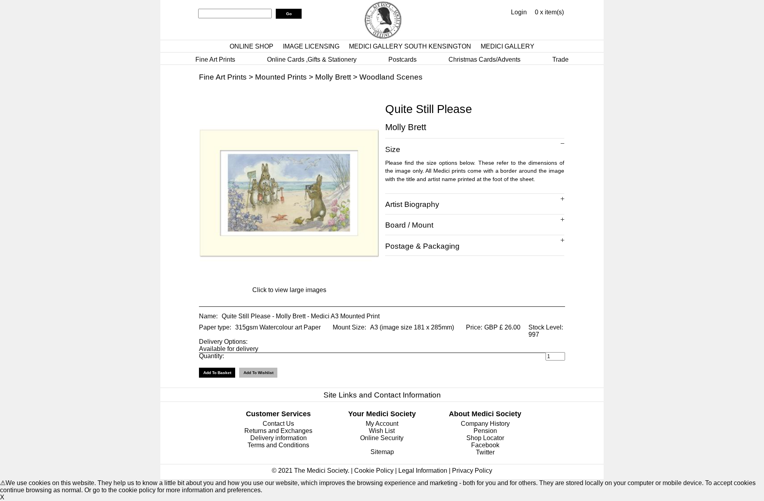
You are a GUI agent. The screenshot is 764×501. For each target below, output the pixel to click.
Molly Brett (333, 77)
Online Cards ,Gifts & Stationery (312, 59)
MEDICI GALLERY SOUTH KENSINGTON (410, 46)
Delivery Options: (223, 341)
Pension (485, 430)
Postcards (402, 59)
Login (519, 12)
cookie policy (137, 490)
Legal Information (422, 470)
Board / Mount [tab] (409, 225)
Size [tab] (392, 149)
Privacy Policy (472, 470)
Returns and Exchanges (278, 430)
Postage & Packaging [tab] (422, 246)
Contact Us (278, 423)
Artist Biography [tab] (412, 204)
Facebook (485, 445)
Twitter (485, 452)
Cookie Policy (374, 470)
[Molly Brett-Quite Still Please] (289, 280)
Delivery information (278, 438)
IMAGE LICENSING (311, 46)
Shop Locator (485, 438)
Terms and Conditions (278, 445)
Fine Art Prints (215, 59)
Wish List (382, 430)
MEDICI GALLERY (507, 46)
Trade (560, 59)
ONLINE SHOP (251, 46)
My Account (382, 423)
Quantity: (211, 356)
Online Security (381, 438)
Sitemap (382, 451)
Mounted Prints (281, 77)
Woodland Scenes (391, 77)
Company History (485, 423)
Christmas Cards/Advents (484, 59)
